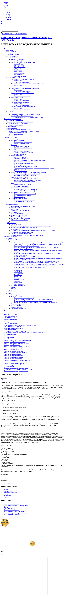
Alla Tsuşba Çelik (19, 284)
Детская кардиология (20, 165)
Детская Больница (9, 508)
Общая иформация (12, 56)
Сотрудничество (15, 113)
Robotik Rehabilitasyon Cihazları (20, 217)
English (6, 3)
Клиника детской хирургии (12, 361)
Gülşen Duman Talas (19, 67)
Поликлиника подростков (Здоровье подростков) (18, 369)
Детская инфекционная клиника (23, 163)
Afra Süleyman (18, 282)
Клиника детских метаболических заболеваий (17, 340)
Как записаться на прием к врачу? (24, 298)
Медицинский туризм (10, 236)
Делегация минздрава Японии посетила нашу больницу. (30, 267)
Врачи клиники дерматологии (23, 142)
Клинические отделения (11, 137)
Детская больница (12, 126)
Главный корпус (12, 135)
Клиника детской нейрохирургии (13, 351)
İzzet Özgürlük (18, 70)
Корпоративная (8, 50)
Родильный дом (12, 128)
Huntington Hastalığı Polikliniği (19, 213)
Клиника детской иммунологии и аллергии (16, 346)
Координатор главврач (17, 59)
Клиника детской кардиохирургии (14, 348)
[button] (7, 12)
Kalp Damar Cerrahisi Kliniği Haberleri (24, 181)
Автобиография (18, 61)
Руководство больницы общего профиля (22, 79)
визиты (13, 241)
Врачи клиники (8, 483)
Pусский (6, 5)
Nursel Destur (18, 275)
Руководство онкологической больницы (22, 93)
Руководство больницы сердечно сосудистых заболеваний (28, 83)
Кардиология (14, 183)
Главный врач (18, 80)
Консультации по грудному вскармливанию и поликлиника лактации (31, 226)
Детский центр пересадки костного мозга (23, 206)
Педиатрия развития (20, 157)
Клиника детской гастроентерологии (14, 342)
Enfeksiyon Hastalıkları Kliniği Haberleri (25, 175)
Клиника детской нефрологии (12, 354)
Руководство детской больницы (20, 102)
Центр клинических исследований (17, 132)
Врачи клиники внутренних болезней (25, 194)
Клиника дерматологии (17, 140)
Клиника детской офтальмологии (13, 355)
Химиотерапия (15, 209)
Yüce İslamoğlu (18, 273)
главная (13, 287)
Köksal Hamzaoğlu (19, 73)
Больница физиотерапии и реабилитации (23, 106)
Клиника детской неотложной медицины (16, 352)
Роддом (6, 507)
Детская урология (9, 337)
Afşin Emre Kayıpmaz (20, 76)
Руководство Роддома (17, 97)
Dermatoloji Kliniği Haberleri (22, 143)
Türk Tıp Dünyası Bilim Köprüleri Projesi (22, 116)
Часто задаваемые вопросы (18, 296)
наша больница (11, 51)
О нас (9, 53)
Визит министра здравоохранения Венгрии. (27, 256)
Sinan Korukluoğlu (19, 71)
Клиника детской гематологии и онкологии (16, 343)
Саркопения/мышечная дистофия (23, 152)
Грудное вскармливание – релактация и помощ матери (30, 160)
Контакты (10, 293)
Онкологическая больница (15, 125)
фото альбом (14, 288)
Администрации (12, 57)
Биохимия (14, 145)
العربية (6, 6)
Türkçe (6, 2)
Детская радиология (20, 169)
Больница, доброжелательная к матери (22, 232)
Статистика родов (16, 224)
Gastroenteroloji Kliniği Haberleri (23, 201)
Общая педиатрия (9, 366)
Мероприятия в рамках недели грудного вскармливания (27, 235)
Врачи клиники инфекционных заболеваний (27, 174)
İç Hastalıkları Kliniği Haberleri (22, 195)
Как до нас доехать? (16, 307)
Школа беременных (16, 229)
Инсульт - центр (15, 207)
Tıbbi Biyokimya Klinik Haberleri (23, 148)
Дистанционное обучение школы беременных (24, 227)
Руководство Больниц (13, 77)
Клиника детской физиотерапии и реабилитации (18, 360)
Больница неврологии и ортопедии (17, 123)
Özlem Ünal (17, 68)
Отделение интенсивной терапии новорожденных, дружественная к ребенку (33, 230)
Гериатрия (14, 149)
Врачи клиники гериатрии (22, 151)
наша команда (15, 269)
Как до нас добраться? (17, 304)
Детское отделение (16, 155)
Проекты (10, 111)
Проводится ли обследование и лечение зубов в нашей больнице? (33, 301)
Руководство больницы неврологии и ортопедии (25, 88)
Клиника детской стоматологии (13, 358)
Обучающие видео (19, 197)
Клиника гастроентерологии (19, 198)
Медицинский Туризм (13, 239)
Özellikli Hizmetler (12, 204)
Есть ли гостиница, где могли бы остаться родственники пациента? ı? (34, 299)
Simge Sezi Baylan (19, 279)
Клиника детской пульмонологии (13, 357)
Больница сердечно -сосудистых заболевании (17, 513)
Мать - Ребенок (11, 223)
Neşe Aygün (17, 278)
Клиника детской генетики (12, 345)
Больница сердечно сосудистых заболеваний (20, 122)
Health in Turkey (12, 238)
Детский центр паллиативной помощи (15, 339)
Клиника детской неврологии (12, 349)
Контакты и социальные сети (12, 291)
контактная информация (18, 285)
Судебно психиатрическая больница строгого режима (23, 131)
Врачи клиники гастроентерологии (24, 200)
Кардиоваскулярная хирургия (19, 177)
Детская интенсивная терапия (22, 161)
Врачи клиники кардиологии (22, 184)
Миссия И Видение (13, 54)
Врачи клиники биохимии (21, 146)
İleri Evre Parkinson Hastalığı (19, 215)
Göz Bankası (14, 212)
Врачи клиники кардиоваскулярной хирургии (27, 180)
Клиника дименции (20, 154)
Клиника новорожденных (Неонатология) (16, 365)
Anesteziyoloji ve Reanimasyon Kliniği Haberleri (27, 191)
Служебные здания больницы (12, 119)
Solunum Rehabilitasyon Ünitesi (19, 220)
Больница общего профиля (15, 120)
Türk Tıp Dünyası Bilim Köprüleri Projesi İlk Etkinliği (28, 117)
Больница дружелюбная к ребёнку (21, 233)
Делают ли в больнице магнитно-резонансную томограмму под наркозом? (35, 302)
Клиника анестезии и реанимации (21, 187)
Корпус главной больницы (11, 504)
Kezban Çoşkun (18, 276)
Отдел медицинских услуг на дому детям (16, 368)
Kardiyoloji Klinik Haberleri (21, 186)
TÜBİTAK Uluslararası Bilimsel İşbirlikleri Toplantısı (25, 114)
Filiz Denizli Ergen (19, 65)
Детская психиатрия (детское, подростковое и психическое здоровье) (34, 168)
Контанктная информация (18, 308)
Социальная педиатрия (21, 158)
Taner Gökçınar (18, 64)
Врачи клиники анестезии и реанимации (26, 189)
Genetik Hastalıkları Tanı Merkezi (20, 210)
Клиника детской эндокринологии (14, 363)
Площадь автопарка (16, 305)
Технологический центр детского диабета (16, 371)
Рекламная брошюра (17, 134)
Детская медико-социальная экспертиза (25, 166)
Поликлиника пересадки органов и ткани (26, 178)
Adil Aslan (17, 281)
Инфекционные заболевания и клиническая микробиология (28, 172)
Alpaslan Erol (18, 74)
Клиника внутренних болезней (20, 192)
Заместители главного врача (22, 82)
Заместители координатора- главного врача (23, 62)
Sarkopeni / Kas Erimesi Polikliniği (20, 218)
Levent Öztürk (18, 270)
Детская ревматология (20, 171)
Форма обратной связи (17, 295)
